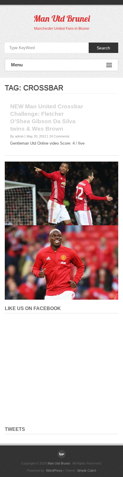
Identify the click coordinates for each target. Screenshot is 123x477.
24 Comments (59, 136)
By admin (17, 136)
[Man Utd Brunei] (61, 454)
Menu (17, 64)
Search (103, 48)
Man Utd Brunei (61, 18)
